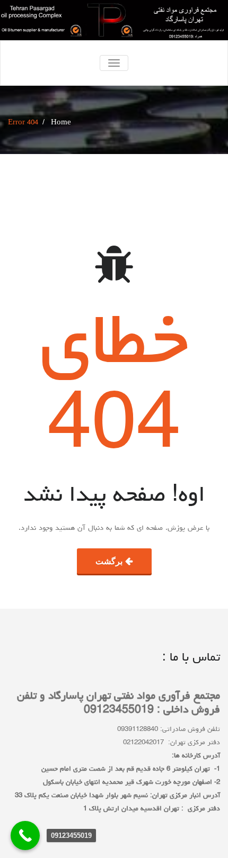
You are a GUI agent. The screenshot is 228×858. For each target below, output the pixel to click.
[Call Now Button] (25, 835)
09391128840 (137, 730)
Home (61, 123)
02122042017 (143, 743)
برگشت (108, 561)
